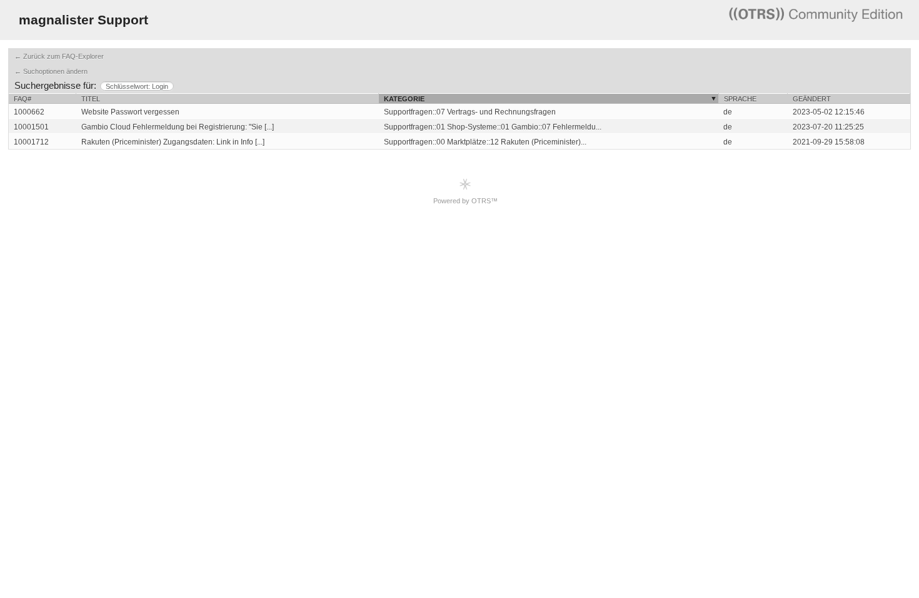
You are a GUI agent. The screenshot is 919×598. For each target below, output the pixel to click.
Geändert (812, 99)
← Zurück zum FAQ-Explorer (59, 56)
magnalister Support (83, 20)
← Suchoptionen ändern (51, 71)
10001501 (31, 127)
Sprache (740, 99)
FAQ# (22, 99)
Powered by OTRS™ (465, 201)
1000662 (29, 112)
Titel (90, 99)
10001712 (31, 142)
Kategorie (404, 99)
